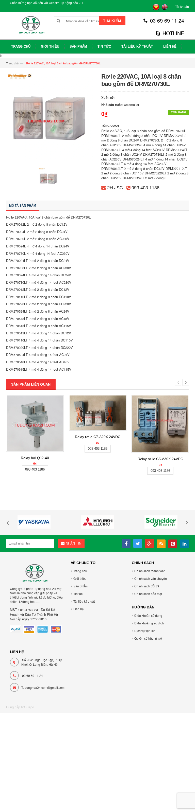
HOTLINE (173, 33)
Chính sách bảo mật (148, 593)
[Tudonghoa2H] (31, 27)
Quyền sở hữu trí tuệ (148, 638)
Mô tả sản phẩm (22, 205)
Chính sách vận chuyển (150, 578)
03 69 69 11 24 (167, 20)
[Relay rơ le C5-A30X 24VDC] (160, 423)
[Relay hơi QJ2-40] (35, 423)
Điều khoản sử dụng (148, 615)
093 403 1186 (145, 187)
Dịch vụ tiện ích (144, 630)
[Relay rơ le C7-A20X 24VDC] (98, 412)
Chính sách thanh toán (150, 571)
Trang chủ (12, 63)
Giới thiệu (80, 578)
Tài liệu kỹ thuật (84, 601)
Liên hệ (78, 609)
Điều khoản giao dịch (149, 623)
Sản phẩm (80, 586)
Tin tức (78, 593)
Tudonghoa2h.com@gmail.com (42, 687)
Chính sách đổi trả (146, 586)
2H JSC (115, 187)
